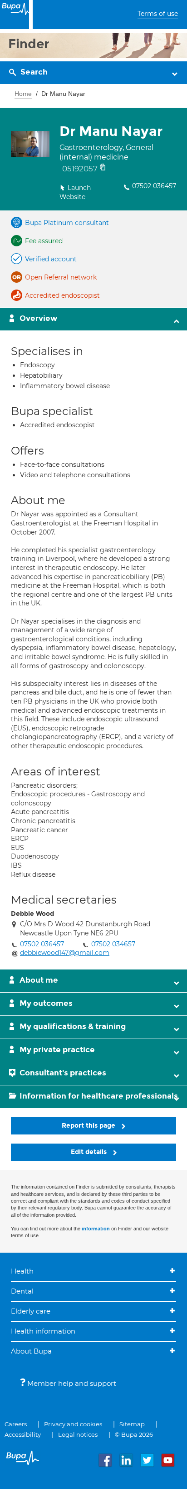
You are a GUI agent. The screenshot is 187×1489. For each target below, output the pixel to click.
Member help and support (70, 1383)
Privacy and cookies (73, 1424)
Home (23, 93)
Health (22, 1271)
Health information (43, 1331)
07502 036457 (154, 186)
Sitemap (132, 1424)
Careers (16, 1424)
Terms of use (158, 14)
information (96, 1228)
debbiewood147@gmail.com (64, 953)
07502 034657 (113, 944)
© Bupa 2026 (134, 1434)
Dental (22, 1291)
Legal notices (78, 1434)
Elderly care (30, 1311)
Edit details (89, 1152)
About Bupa (31, 1351)
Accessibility (23, 1434)
